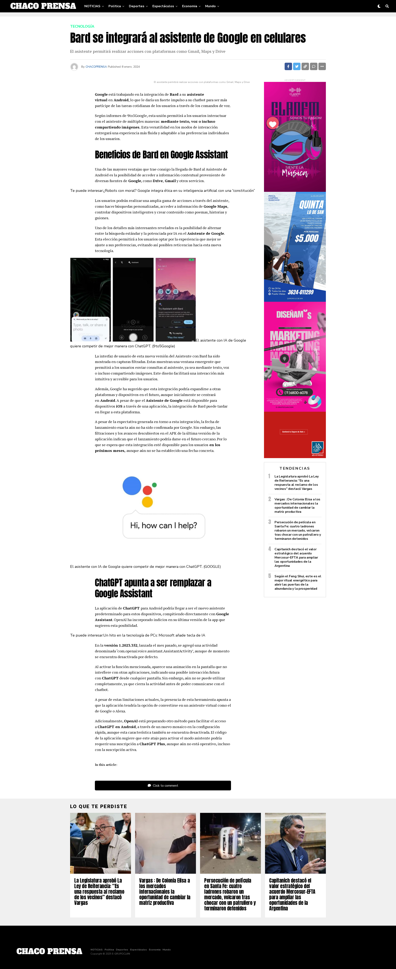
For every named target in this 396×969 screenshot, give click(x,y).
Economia (189, 6)
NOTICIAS (92, 6)
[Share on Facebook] (288, 66)
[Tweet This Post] (297, 66)
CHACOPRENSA (96, 67)
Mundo (210, 6)
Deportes (136, 6)
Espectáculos (163, 6)
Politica (114, 6)
